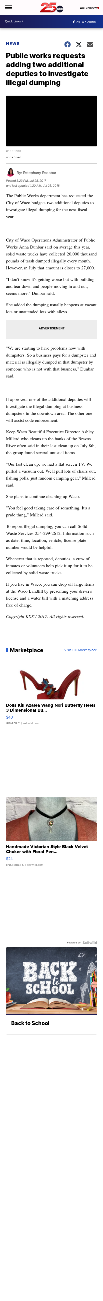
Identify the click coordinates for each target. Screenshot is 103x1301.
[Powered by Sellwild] (89, 942)
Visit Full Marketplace (80, 650)
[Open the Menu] (8, 7)
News (13, 43)
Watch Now (88, 7)
